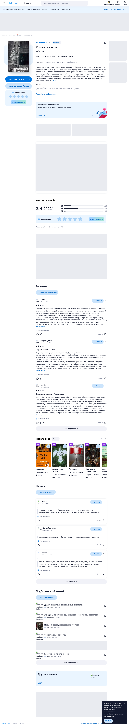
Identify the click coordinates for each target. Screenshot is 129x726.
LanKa (43, 385)
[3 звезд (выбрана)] (43, 42)
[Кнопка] (102, 438)
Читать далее (40, 326)
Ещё (54, 80)
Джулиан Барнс (42, 472)
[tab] (39, 62)
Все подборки (70, 663)
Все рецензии (70, 429)
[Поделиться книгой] (105, 43)
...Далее (111, 716)
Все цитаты (70, 582)
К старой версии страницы (114, 10)
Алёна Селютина (59, 475)
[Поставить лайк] (37, 334)
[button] (18, 56)
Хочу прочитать (16, 79)
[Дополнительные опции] (29, 79)
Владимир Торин (92, 475)
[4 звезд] (22, 96)
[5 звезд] (26, 96)
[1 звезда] (10, 96)
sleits (43, 300)
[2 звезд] (14, 96)
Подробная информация (46, 94)
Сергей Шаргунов (76, 472)
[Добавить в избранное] (101, 43)
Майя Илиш (40, 51)
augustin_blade (47, 341)
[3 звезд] (18, 96)
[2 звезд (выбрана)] (41, 42)
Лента (28, 3)
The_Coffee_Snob (49, 528)
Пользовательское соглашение (90, 723)
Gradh (44, 501)
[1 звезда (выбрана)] (39, 42)
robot (44, 553)
